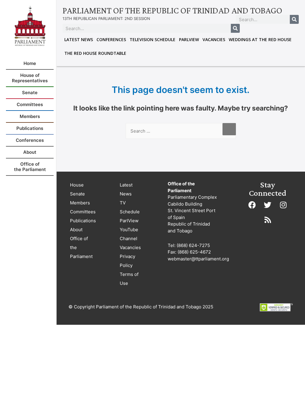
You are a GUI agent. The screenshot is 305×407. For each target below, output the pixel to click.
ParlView (189, 39)
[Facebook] (252, 204)
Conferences (111, 39)
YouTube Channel (129, 234)
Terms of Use (129, 278)
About (76, 229)
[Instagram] (283, 204)
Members (80, 203)
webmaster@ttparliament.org (198, 259)
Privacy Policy (127, 261)
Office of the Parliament (81, 247)
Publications (83, 220)
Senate (77, 194)
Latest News (78, 39)
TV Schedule (130, 207)
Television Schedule (152, 39)
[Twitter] (267, 204)
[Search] (294, 19)
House (77, 185)
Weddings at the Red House (260, 39)
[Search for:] (181, 131)
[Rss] (267, 219)
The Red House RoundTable (95, 53)
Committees (83, 212)
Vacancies (214, 39)
